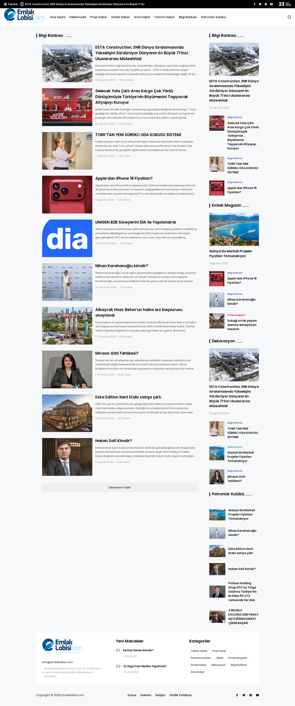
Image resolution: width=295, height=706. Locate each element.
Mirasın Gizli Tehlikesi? (116, 353)
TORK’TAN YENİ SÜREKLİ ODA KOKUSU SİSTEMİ (138, 135)
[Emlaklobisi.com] (24, 17)
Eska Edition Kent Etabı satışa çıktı (128, 397)
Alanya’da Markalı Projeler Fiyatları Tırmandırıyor (230, 253)
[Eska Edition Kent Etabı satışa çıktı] (67, 413)
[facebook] (254, 4)
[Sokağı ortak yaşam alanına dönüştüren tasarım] (216, 320)
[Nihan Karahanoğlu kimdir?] (67, 282)
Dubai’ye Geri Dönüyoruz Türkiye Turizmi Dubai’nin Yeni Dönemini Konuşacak (73, 4)
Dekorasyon (234, 446)
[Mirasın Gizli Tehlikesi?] (67, 369)
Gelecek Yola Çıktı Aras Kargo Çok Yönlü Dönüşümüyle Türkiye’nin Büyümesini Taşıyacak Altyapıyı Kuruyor (141, 96)
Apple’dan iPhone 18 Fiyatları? (124, 178)
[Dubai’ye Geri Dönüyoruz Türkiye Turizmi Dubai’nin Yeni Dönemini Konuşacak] (22, 4)
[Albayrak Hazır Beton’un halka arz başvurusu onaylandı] (67, 326)
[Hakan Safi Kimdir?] (67, 457)
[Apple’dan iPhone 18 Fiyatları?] (67, 194)
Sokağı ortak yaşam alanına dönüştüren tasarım (242, 325)
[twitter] (260, 4)
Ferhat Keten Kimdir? (138, 650)
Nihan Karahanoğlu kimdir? (121, 266)
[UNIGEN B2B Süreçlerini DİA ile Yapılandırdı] (67, 238)
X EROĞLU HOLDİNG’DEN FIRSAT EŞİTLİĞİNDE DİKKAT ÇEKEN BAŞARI (243, 616)
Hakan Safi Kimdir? (113, 440)
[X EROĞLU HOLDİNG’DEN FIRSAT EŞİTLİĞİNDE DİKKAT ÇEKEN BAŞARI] (217, 617)
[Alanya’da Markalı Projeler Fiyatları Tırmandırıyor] (234, 229)
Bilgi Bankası (234, 117)
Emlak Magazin (236, 315)
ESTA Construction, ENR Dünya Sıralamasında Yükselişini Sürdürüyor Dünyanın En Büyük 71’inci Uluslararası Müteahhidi (141, 53)
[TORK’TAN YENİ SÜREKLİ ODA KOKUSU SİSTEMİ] (67, 151)
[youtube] (271, 4)
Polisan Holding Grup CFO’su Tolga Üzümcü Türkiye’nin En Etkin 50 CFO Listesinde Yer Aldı (242, 591)
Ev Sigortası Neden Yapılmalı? (145, 666)
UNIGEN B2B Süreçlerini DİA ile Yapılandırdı (135, 222)
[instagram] (265, 4)
